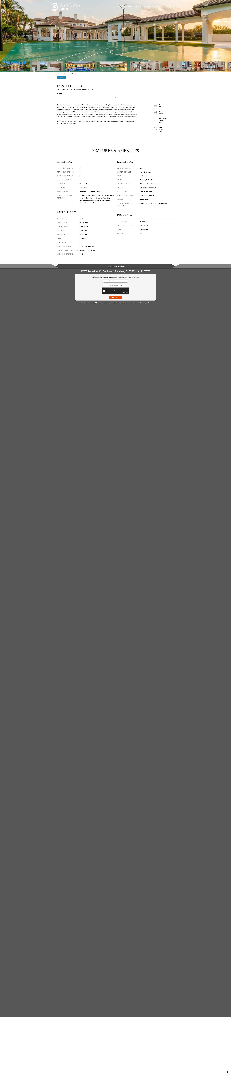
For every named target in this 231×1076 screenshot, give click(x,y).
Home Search (132, 6)
